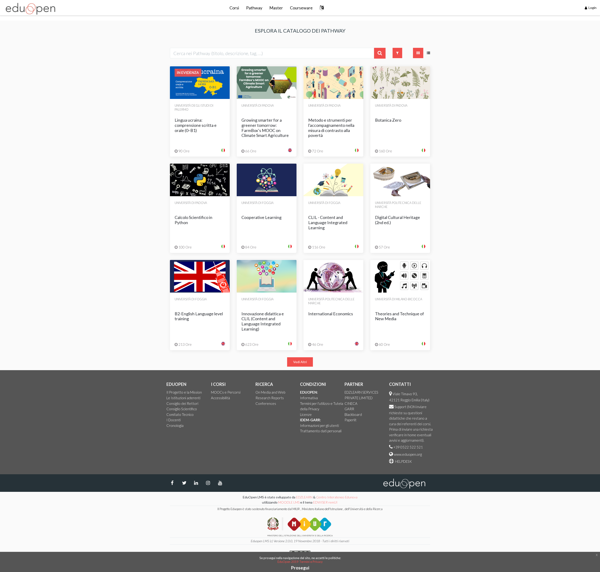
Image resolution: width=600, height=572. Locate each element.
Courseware (301, 7)
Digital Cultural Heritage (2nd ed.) (397, 220)
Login (592, 8)
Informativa (309, 398)
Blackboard (353, 414)
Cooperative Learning (261, 217)
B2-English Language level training (199, 316)
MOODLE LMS (289, 502)
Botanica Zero (388, 120)
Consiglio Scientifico (181, 409)
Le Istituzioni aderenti (183, 398)
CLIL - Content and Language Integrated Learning (327, 222)
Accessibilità (220, 398)
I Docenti (173, 420)
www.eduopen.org (408, 454)
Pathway (254, 7)
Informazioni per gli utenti (319, 425)
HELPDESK (403, 461)
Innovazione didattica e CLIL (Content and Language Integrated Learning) (262, 321)
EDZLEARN (304, 497)
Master (276, 7)
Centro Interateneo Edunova (336, 497)
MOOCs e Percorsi (225, 392)
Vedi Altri (300, 362)
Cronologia (175, 425)
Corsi (234, 7)
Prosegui (300, 567)
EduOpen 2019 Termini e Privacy (300, 562)
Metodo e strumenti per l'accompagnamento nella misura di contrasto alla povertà (331, 127)
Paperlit (350, 420)
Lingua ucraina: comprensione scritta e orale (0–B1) (196, 125)
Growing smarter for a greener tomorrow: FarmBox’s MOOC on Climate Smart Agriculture (265, 127)
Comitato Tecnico (180, 414)
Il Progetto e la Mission (184, 392)
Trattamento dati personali (320, 431)
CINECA (351, 403)
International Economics (330, 313)
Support (400, 407)
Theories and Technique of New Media (399, 316)
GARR (349, 409)
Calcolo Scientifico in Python (193, 220)
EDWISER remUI (325, 502)
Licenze (306, 414)
